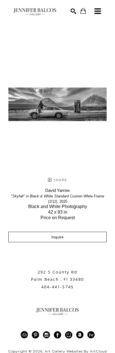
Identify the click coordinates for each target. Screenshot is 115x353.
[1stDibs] (91, 335)
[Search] (73, 11)
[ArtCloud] (25, 335)
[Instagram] (47, 335)
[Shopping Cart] (83, 11)
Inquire (57, 237)
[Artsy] (69, 335)
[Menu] (97, 11)
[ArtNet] (80, 335)
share (59, 180)
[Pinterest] (36, 335)
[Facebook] (58, 335)
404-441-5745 (57, 287)
